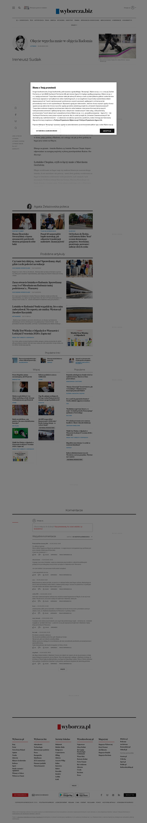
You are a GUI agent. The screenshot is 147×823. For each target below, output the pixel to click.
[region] (73, 108)
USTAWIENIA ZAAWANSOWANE (46, 131)
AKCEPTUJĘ (107, 131)
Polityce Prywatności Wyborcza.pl (66, 120)
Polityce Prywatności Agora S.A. (90, 120)
